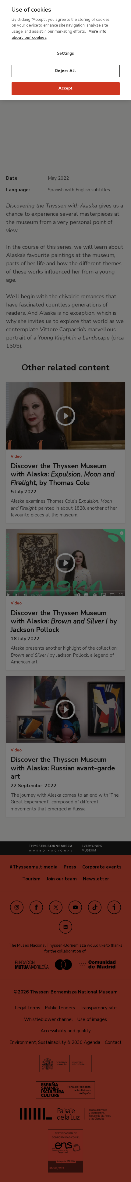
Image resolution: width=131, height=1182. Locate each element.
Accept (65, 88)
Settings (65, 53)
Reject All (65, 71)
